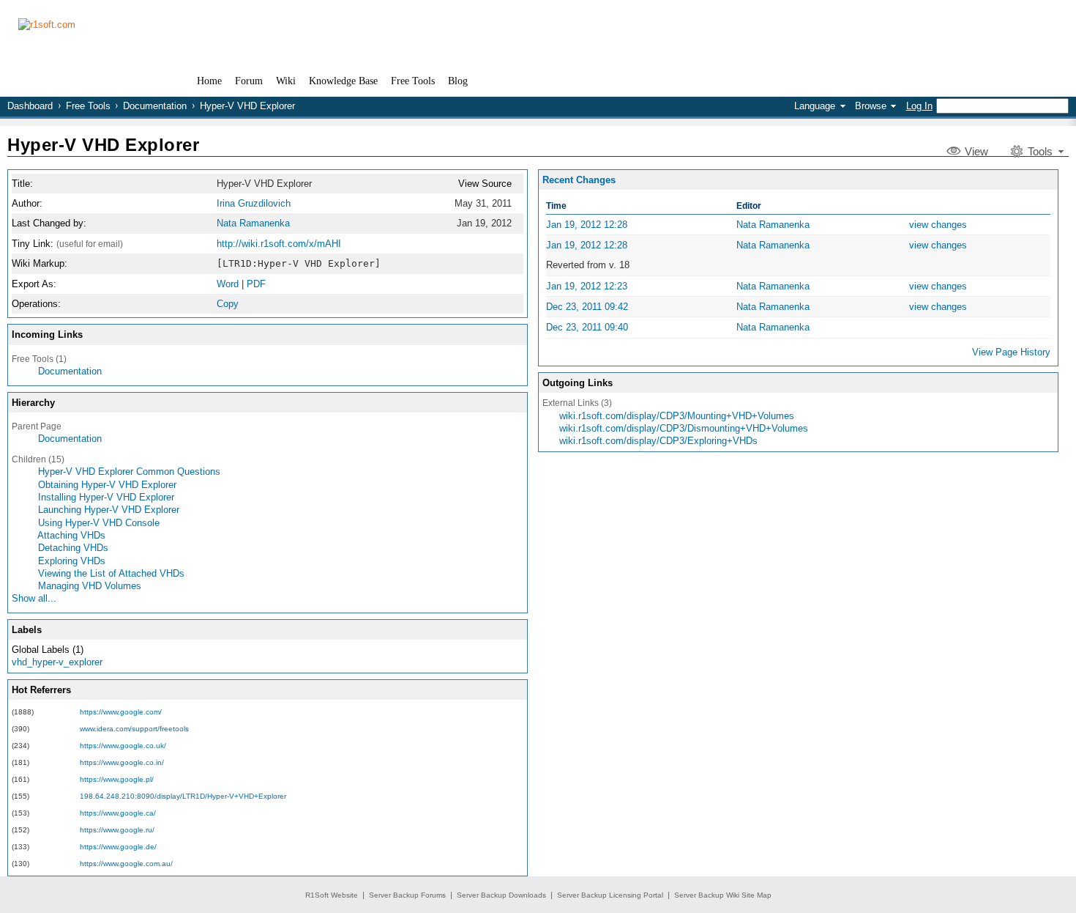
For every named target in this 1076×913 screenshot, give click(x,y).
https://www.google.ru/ (117, 830)
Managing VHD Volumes (89, 585)
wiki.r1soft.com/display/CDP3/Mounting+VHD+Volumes (676, 415)
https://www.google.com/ (121, 712)
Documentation (155, 105)
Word (228, 283)
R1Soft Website (331, 895)
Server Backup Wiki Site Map (722, 895)
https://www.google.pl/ (117, 779)
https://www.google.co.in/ (122, 762)
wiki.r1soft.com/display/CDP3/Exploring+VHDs (658, 440)
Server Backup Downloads (501, 895)
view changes (938, 224)
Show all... (34, 598)
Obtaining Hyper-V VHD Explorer (107, 484)
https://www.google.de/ (118, 847)
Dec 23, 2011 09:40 (587, 327)
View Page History (1011, 352)
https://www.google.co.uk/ (123, 746)
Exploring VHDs (71, 560)
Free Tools (88, 105)
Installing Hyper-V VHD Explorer (106, 497)
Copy (228, 303)
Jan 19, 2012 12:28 (586, 224)
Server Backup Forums (407, 895)
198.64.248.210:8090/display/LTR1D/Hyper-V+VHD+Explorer (183, 796)
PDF (256, 283)
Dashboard (30, 105)
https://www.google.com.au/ (126, 864)
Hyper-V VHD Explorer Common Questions (129, 471)
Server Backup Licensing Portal (610, 895)
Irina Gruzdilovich (254, 203)
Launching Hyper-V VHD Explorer (108, 509)
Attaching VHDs (71, 535)
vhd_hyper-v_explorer (57, 662)
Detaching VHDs (73, 547)
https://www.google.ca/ (118, 813)
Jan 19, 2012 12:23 (586, 286)
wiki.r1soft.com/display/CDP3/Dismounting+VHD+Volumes (683, 428)
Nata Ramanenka (253, 223)
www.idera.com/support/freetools (134, 729)
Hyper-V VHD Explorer (103, 145)
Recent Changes (579, 179)
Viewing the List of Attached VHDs (111, 573)
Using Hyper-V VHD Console (99, 522)
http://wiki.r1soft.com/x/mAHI (279, 243)
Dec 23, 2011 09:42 (587, 306)
